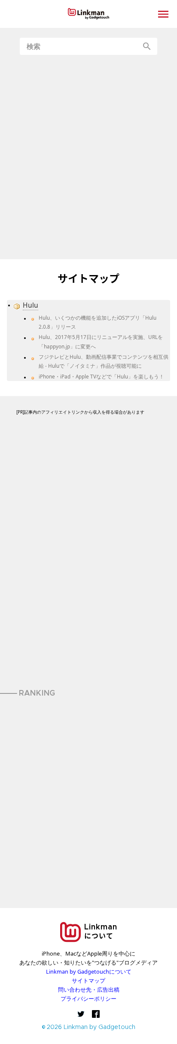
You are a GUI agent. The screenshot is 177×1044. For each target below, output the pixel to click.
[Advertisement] (88, 157)
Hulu (30, 305)
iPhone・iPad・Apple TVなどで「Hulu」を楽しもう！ (101, 376)
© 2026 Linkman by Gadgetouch (88, 1027)
